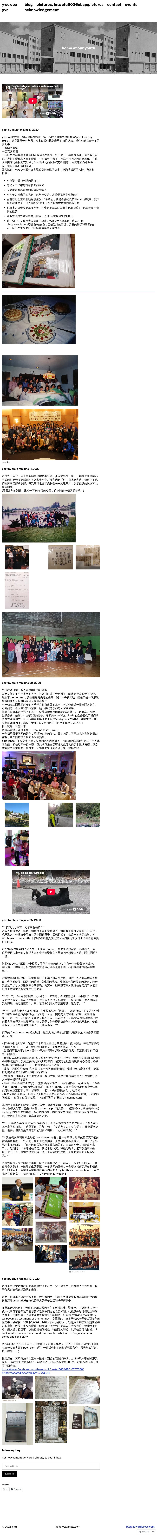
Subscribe (9, 1474)
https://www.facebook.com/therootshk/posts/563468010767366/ (43, 1369)
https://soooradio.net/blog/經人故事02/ (26, 1372)
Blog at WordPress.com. (140, 1526)
